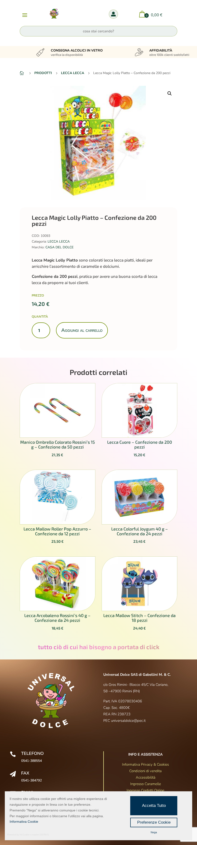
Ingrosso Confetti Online (145, 790)
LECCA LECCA (59, 241)
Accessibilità (145, 777)
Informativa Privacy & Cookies (145, 764)
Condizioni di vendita (145, 771)
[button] (169, 93)
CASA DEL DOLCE (59, 247)
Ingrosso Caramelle (145, 783)
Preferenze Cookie (154, 822)
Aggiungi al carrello (82, 330)
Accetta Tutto (154, 805)
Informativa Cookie (24, 821)
